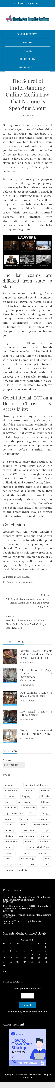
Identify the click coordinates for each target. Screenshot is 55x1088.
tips (47, 858)
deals (32, 813)
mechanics (11, 841)
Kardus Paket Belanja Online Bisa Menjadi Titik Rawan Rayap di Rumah (36, 654)
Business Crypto (27, 34)
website (23, 870)
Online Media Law (38, 847)
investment (29, 830)
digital (8, 819)
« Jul (5, 971)
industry (9, 830)
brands (45, 790)
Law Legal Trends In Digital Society (36, 713)
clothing (44, 802)
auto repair (11, 790)
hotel (23, 824)
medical (44, 841)
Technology (27, 59)
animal (9, 785)
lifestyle (9, 836)
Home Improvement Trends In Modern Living (36, 732)
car (6, 802)
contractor (29, 807)
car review (24, 802)
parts (27, 853)
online (28, 582)
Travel (27, 50)
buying (26, 796)
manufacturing (27, 836)
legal (46, 830)
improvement (41, 824)
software (44, 853)
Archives (7, 760)
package (9, 853)
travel (32, 864)
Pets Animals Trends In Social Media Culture (36, 694)
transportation (13, 864)
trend (46, 864)
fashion (9, 824)
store (7, 858)
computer (10, 807)
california (43, 796)
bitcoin (29, 790)
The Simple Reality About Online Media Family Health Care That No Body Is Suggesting (27, 601)
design (45, 813)
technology (27, 858)
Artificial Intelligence (37, 785)
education (43, 819)
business (9, 796)
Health (27, 42)
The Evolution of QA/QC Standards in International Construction (36, 675)
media (21, 582)
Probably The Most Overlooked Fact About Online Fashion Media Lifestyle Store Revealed (26, 622)
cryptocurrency (14, 813)
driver (24, 819)
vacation (9, 870)
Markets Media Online (35, 1011)
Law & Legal (23, 577)
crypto (45, 807)
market (45, 836)
